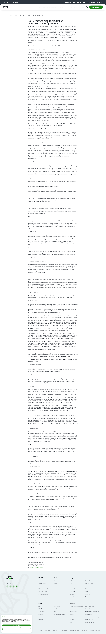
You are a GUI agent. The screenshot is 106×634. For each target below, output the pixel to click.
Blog (71, 608)
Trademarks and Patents (90, 596)
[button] (4, 617)
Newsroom (72, 594)
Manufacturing (57, 606)
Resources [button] (72, 7)
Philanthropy (72, 591)
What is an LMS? (89, 614)
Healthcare (40, 619)
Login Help (99, 2)
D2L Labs (87, 586)
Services (55, 583)
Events (71, 622)
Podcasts (71, 614)
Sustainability (72, 588)
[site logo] (6, 7)
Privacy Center (88, 588)
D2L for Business (41, 611)
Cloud (55, 586)
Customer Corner (42, 580)
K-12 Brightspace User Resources (92, 611)
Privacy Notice (47, 630)
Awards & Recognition (74, 596)
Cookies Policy (84, 630)
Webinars (72, 619)
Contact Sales (67, 2)
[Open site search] (87, 7)
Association (40, 614)
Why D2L (40, 578)
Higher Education (41, 608)
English (7, 2)
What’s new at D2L (77, 2)
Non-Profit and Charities (59, 608)
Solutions (40, 603)
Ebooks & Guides (73, 611)
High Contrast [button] (15, 2)
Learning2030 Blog (89, 606)
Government (40, 616)
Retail (55, 611)
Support (85, 2)
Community (91, 2)
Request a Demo (96, 7)
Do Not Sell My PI (56, 630)
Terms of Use (64, 630)
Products (56, 578)
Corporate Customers (42, 591)
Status (41, 630)
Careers (71, 583)
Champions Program (89, 583)
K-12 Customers (41, 586)
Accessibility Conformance (74, 630)
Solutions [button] (63, 7)
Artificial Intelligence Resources (76, 606)
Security (87, 591)
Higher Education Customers (44, 588)
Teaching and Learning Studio (76, 616)
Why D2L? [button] (37, 7)
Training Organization (58, 616)
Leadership (72, 580)
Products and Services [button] (50, 7)
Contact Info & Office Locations (76, 586)
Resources (72, 603)
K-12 (39, 606)
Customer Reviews (42, 583)
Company (72, 578)
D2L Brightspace (57, 580)
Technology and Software (59, 614)
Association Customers (43, 594)
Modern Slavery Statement (95, 630)
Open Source (88, 594)
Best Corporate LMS (89, 622)
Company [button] (81, 7)
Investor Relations (89, 580)
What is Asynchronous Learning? (92, 616)
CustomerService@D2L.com (37, 567)
